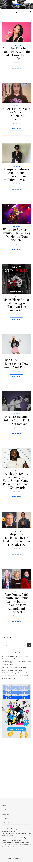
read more (16, 68)
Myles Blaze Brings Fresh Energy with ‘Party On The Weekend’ (16, 304)
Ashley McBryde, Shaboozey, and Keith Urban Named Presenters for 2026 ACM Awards (16, 480)
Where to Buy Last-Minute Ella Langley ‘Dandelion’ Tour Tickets (16, 234)
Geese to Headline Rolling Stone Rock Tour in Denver (16, 420)
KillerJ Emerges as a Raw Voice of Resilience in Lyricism (16, 114)
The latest (16, 105)
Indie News (5, 810)
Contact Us (5, 822)
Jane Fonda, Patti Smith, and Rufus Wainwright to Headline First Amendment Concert (16, 603)
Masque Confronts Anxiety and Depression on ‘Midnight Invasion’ (16, 174)
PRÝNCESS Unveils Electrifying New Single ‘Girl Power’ (16, 363)
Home (4, 805)
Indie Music (16, 45)
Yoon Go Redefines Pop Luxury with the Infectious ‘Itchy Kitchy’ (16, 53)
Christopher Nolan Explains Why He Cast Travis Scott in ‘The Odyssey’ (16, 539)
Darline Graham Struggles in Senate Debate (15, 673)
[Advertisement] (16, 77)
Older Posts (8, 637)
